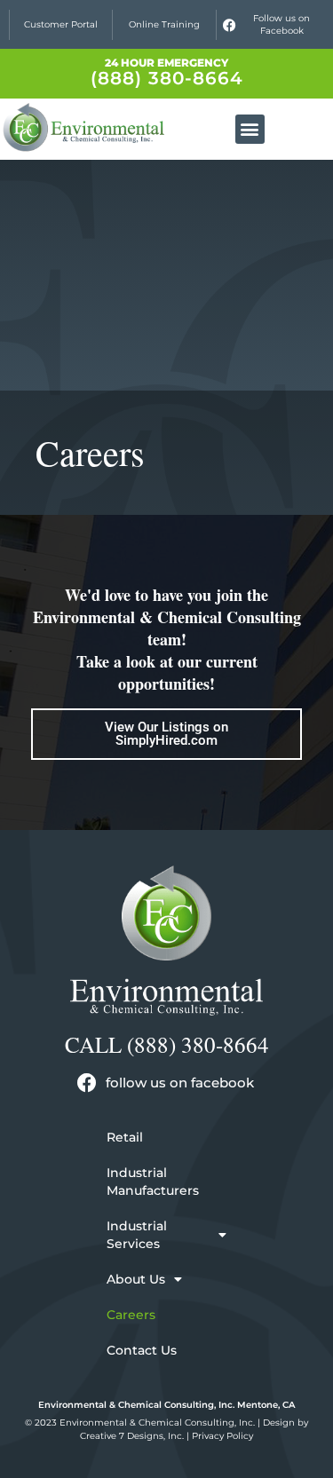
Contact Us (142, 1350)
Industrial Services (137, 1235)
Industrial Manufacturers (153, 1181)
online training (164, 24)
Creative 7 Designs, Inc (131, 1436)
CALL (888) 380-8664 (167, 1044)
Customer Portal (61, 24)
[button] (250, 129)
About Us (136, 1279)
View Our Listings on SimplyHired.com (166, 733)
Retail (125, 1137)
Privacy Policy (222, 1436)
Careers (131, 1315)
